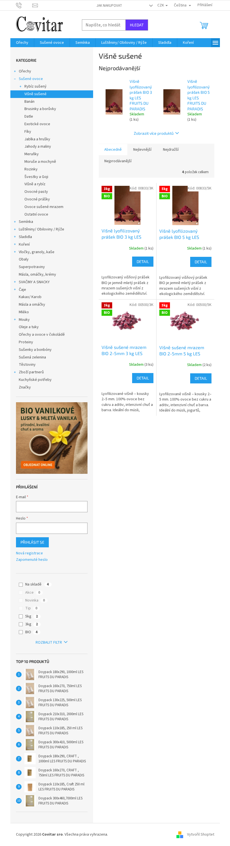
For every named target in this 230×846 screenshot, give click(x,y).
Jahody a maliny (37, 146)
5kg (31, 616)
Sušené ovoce (31, 79)
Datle (28, 116)
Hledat (137, 24)
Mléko (24, 312)
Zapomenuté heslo (32, 560)
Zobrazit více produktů (154, 133)
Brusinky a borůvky (40, 109)
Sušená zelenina (32, 357)
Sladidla (25, 237)
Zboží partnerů (31, 372)
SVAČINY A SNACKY (34, 282)
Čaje (22, 289)
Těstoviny (27, 364)
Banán (29, 101)
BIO (31, 632)
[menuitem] (22, 42)
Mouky (24, 320)
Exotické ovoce (37, 124)
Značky (25, 387)
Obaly (24, 259)
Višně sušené (35, 94)
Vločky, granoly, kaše (36, 252)
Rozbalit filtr (49, 642)
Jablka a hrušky (37, 139)
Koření (24, 244)
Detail (143, 261)
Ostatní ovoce (36, 214)
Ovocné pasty (36, 192)
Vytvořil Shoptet (200, 834)
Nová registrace (29, 553)
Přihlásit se (32, 542)
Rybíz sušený (35, 86)
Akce (32, 592)
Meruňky (31, 154)
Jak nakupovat (109, 5)
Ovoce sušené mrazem (43, 207)
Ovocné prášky (37, 199)
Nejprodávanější (118, 161)
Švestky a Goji (36, 177)
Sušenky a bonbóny (35, 350)
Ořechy (25, 71)
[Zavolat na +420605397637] (24, 5)
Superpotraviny (32, 267)
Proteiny (26, 342)
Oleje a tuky (29, 327)
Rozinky (31, 169)
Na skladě (37, 584)
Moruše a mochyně (40, 161)
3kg (31, 624)
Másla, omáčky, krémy (37, 274)
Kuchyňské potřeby (35, 380)
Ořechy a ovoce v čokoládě (42, 334)
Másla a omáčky (32, 304)
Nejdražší (171, 149)
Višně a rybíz (34, 184)
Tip (31, 608)
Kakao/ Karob (30, 297)
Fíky (27, 131)
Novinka (35, 600)
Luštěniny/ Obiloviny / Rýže (41, 229)
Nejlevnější (142, 149)
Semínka (26, 222)
